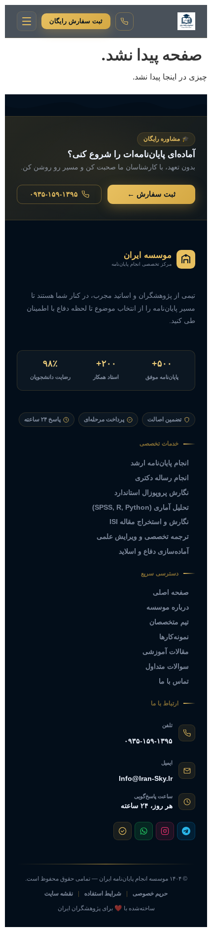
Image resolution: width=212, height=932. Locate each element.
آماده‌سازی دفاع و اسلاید (154, 551)
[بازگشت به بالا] (20, 917)
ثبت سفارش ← (151, 194)
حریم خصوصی (150, 893)
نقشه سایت (58, 893)
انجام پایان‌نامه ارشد (160, 463)
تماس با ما (174, 681)
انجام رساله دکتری (162, 478)
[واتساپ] (144, 831)
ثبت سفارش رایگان (76, 21)
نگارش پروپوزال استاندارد (151, 492)
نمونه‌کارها (174, 637)
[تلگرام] (186, 831)
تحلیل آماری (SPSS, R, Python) (140, 507)
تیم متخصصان (169, 622)
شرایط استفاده (102, 893)
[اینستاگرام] (165, 831)
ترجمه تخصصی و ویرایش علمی (143, 536)
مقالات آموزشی (165, 651)
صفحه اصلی (171, 592)
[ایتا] (122, 831)
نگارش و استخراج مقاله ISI (149, 522)
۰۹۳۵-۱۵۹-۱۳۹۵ (54, 194)
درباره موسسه (167, 607)
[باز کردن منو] (26, 21)
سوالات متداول (167, 666)
